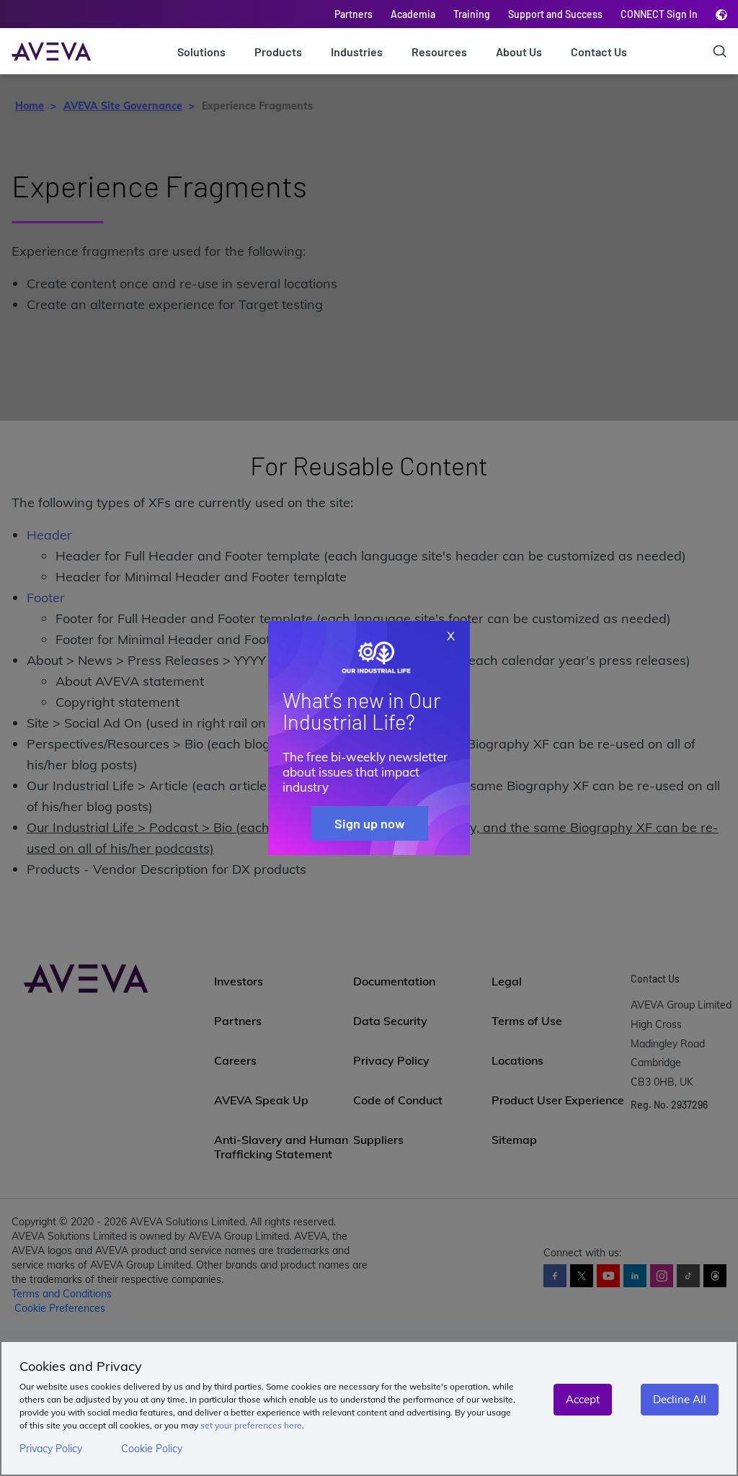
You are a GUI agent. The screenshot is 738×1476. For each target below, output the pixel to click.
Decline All (679, 1399)
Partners (353, 14)
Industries (357, 51)
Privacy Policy (50, 1448)
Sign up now (369, 823)
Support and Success (555, 14)
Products (278, 51)
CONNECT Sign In (659, 14)
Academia (413, 14)
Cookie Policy (151, 1448)
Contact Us (599, 51)
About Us (519, 51)
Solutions (201, 51)
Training (471, 14)
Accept (583, 1399)
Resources (439, 51)
